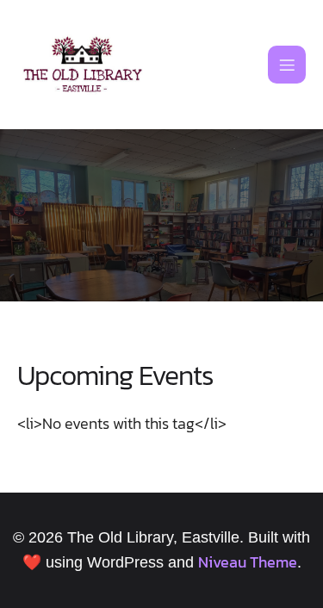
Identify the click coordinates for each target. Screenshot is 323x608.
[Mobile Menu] (287, 65)
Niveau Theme (247, 562)
